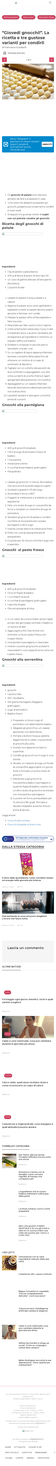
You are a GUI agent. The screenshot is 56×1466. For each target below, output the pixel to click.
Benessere (41, 1452)
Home (8, 1447)
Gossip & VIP (35, 1447)
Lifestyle (27, 1452)
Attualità (19, 1447)
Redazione (6, 1011)
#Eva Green (28, 17)
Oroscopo (43, 1458)
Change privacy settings (28, 1441)
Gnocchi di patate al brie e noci (24, 824)
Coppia (19, 1458)
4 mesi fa (11, 925)
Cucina (8, 1458)
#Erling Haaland (11, 17)
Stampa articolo (16, 53)
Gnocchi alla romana (18, 820)
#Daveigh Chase (46, 17)
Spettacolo (12, 1452)
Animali (30, 1458)
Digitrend (39, 1423)
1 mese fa (11, 887)
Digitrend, (5, 887)
